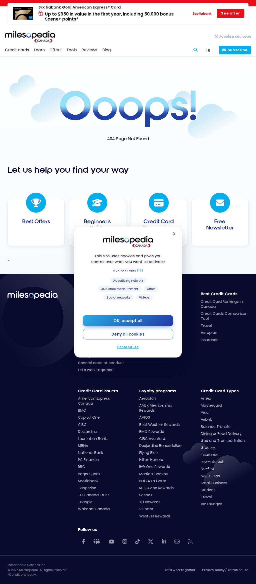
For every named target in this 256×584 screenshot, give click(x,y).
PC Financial (89, 459)
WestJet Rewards (155, 516)
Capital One (89, 417)
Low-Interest (212, 461)
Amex (206, 398)
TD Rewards (149, 501)
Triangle (85, 501)
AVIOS (144, 417)
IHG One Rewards (154, 466)
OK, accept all (128, 320)
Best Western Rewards (159, 424)
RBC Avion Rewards (156, 487)
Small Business (214, 482)
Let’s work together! (96, 369)
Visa (204, 412)
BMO (82, 410)
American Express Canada (94, 401)
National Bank (90, 452)
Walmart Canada (94, 508)
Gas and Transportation (223, 440)
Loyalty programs (157, 391)
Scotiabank (88, 480)
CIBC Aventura (152, 438)
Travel (206, 325)
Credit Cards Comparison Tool (224, 316)
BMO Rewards (151, 431)
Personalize (128, 347)
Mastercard (211, 405)
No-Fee (207, 468)
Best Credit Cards (219, 294)
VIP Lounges (211, 503)
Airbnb (206, 419)
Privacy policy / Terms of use (225, 570)
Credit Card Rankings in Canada (222, 304)
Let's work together (180, 570)
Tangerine (87, 487)
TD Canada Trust (93, 494)
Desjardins (87, 431)
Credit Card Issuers (98, 391)
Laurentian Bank (92, 438)
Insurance (209, 339)
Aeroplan (209, 332)
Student (208, 489)
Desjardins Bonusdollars (160, 445)
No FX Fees (210, 475)
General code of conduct (101, 362)
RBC (81, 466)
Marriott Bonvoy (153, 473)
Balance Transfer (216, 426)
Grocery (208, 447)
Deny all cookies (128, 334)
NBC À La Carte (152, 480)
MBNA (83, 445)
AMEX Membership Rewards (155, 408)
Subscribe (238, 50)
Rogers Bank (89, 473)
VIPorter (146, 508)
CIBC (82, 424)
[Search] (195, 50)
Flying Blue (148, 452)
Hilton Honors (151, 459)
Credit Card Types (220, 391)
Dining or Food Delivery (221, 433)
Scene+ (145, 494)
